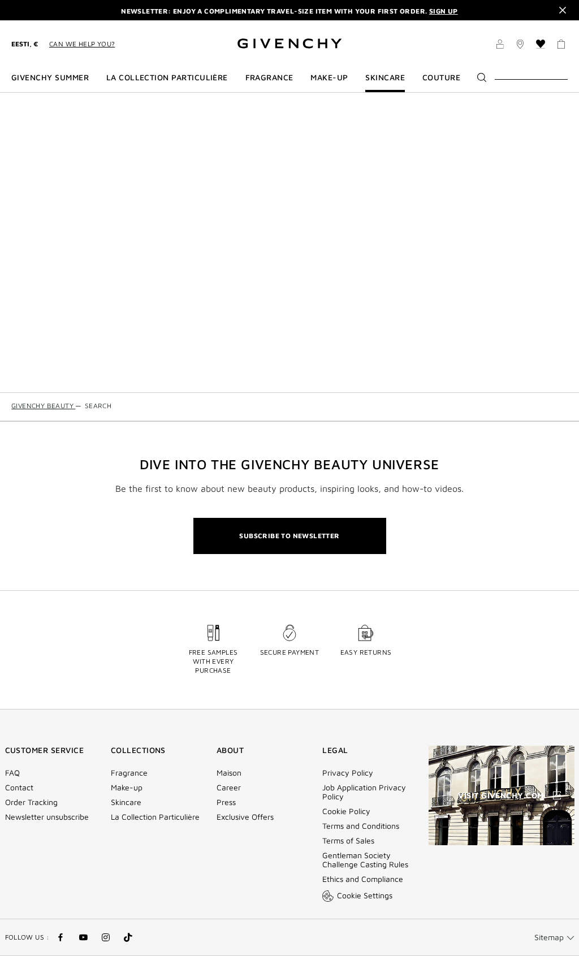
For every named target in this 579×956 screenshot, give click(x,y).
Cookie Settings (364, 895)
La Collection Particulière (155, 816)
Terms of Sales (348, 840)
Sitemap (549, 937)
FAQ (12, 772)
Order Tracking (31, 802)
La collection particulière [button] (167, 77)
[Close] (562, 10)
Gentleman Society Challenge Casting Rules (365, 860)
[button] (500, 45)
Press (226, 802)
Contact (19, 787)
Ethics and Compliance (362, 879)
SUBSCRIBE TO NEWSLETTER (289, 535)
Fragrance (129, 772)
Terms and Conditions (360, 825)
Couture (441, 77)
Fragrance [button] (269, 77)
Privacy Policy (347, 772)
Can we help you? (82, 44)
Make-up (126, 787)
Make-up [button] (329, 77)
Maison (229, 772)
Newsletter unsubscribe (47, 816)
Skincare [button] (385, 77)
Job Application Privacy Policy (364, 792)
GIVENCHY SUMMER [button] (50, 77)
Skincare (126, 802)
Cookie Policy (346, 811)
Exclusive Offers (245, 816)
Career (229, 787)
